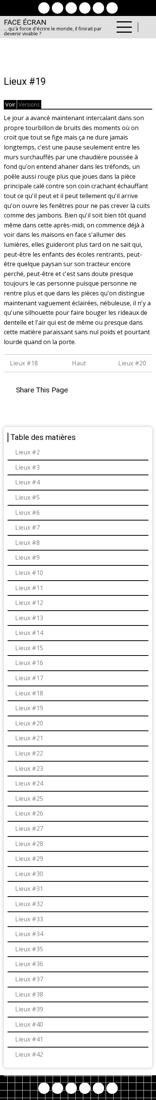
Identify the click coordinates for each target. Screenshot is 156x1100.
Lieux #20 (133, 363)
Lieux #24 (29, 783)
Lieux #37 (29, 979)
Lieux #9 (27, 557)
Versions (29, 104)
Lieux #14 (29, 633)
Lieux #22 (29, 753)
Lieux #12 (29, 602)
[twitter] (57, 8)
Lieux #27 (29, 828)
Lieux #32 (29, 904)
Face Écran (25, 22)
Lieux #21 (29, 738)
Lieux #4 (27, 482)
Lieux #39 (29, 1009)
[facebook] (44, 8)
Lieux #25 (29, 798)
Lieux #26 (29, 813)
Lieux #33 (29, 919)
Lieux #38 (29, 994)
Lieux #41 (29, 1039)
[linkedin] (84, 8)
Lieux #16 (29, 663)
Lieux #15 (29, 648)
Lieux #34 (29, 934)
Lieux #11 (29, 588)
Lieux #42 (29, 1054)
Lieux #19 (29, 708)
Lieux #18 (23, 363)
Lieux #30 (29, 874)
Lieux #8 (27, 542)
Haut (79, 363)
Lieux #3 (27, 467)
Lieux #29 (29, 858)
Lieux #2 (27, 452)
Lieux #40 (29, 1024)
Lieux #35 (29, 949)
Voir (10, 104)
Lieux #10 (29, 572)
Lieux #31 (29, 888)
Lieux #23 (29, 768)
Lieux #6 (27, 512)
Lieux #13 (29, 618)
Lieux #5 (27, 497)
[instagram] (71, 8)
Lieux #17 (29, 678)
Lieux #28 (29, 844)
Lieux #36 (29, 964)
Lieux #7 (27, 527)
